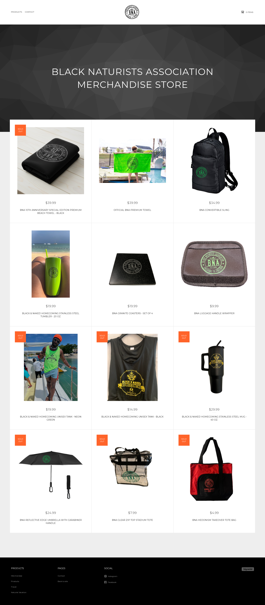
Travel (13, 587)
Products (16, 12)
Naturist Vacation (18, 592)
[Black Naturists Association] (132, 12)
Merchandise (16, 576)
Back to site (63, 581)
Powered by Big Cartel (248, 569)
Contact (29, 12)
